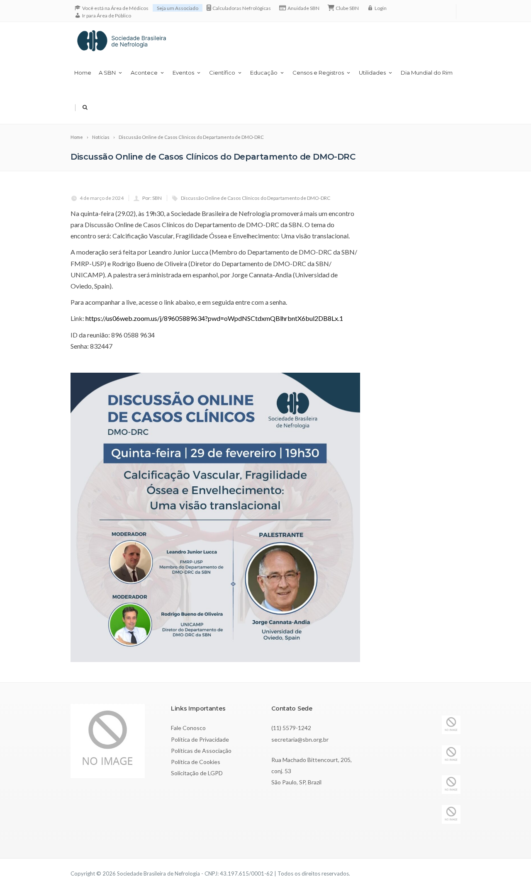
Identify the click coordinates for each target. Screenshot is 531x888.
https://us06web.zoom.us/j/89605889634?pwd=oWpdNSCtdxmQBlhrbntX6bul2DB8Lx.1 (214, 318)
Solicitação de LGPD (197, 772)
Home (82, 72)
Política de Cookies (195, 761)
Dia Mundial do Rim (427, 72)
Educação (264, 72)
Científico (222, 72)
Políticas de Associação (201, 750)
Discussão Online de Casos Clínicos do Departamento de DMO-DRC (255, 198)
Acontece (144, 72)
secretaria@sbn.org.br (300, 739)
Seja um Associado (177, 8)
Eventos (183, 72)
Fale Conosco (188, 727)
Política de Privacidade (200, 739)
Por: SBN (152, 198)
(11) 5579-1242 (291, 727)
